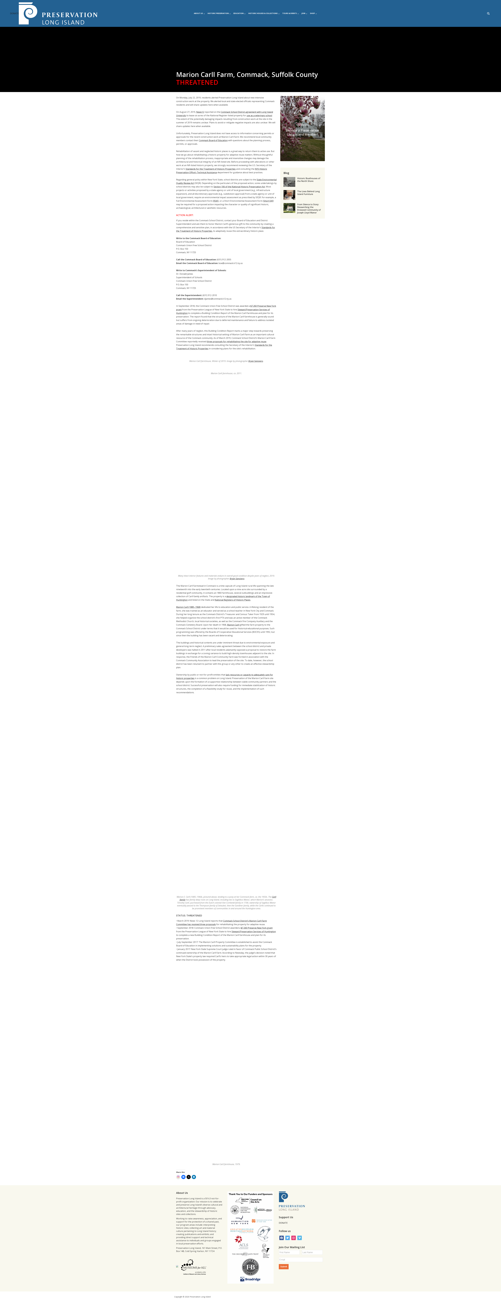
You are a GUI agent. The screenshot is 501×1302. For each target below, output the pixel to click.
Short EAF (268, 200)
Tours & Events (289, 13)
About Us (198, 13)
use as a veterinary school (259, 115)
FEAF (215, 200)
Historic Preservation (218, 13)
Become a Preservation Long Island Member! (302, 132)
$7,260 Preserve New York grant (257, 927)
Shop (312, 13)
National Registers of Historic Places (232, 599)
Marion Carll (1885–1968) (188, 607)
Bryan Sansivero (255, 361)
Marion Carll (233, 624)
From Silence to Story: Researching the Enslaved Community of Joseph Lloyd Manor (309, 208)
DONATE (14, 13)
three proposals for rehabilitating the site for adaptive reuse (236, 341)
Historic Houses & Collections (263, 13)
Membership (302, 124)
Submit (283, 1266)
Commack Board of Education (213, 140)
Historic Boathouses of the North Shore (308, 179)
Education (238, 13)
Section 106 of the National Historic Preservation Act (239, 186)
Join (303, 13)
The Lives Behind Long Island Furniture (308, 193)
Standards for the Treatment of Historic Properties (211, 169)
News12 (200, 112)
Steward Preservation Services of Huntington (254, 931)
